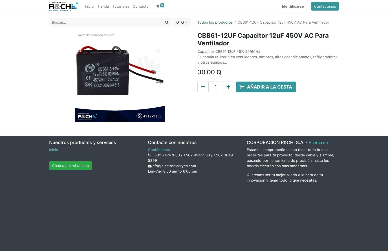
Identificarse (293, 6)
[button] (266, 87)
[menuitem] (89, 6)
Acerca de (318, 142)
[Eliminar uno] (203, 87)
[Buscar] (167, 22)
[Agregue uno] (228, 87)
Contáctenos (325, 6)
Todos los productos (215, 22)
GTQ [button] (180, 22)
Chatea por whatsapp (70, 165)
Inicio (53, 149)
